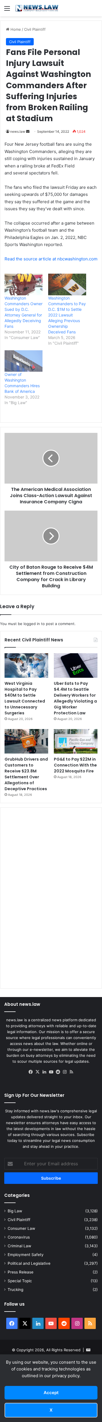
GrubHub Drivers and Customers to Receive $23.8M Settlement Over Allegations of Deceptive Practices (26, 774)
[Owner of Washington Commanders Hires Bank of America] (23, 361)
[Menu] (7, 10)
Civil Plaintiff (35, 29)
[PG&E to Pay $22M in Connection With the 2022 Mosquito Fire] (75, 741)
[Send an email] (27, 131)
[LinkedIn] (44, 1072)
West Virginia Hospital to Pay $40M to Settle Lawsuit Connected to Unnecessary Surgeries (25, 698)
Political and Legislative (29, 1263)
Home (15, 29)
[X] (37, 1072)
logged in (32, 623)
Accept (51, 1392)
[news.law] (37, 8)
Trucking (15, 1289)
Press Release (20, 1272)
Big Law (15, 1211)
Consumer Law (21, 1228)
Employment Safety (26, 1254)
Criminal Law (19, 1246)
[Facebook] (30, 1072)
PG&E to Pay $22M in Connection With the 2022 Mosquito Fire (75, 765)
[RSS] (71, 1072)
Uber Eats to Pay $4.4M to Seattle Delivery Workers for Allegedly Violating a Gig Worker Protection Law (75, 698)
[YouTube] (51, 1072)
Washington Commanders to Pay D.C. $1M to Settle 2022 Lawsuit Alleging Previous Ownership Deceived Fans (67, 315)
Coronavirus (19, 1237)
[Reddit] (57, 1072)
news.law (17, 131)
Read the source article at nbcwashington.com (51, 259)
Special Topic (20, 1281)
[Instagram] (64, 1072)
